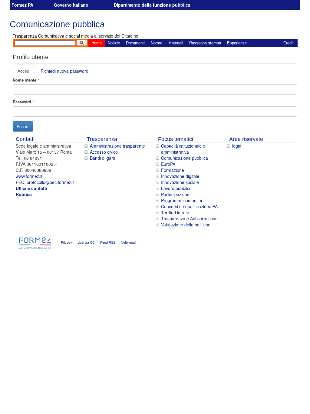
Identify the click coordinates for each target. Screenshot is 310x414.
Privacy (66, 242)
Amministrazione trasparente (117, 146)
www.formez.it (29, 176)
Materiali (175, 43)
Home (96, 43)
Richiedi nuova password (64, 71)
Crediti (289, 43)
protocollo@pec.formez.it (50, 182)
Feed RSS (107, 242)
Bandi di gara (102, 158)
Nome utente (26, 80)
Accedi (26, 72)
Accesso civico (104, 152)
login (236, 146)
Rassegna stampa (205, 43)
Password (23, 102)
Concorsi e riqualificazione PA (189, 206)
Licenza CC (86, 242)
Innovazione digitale (180, 176)
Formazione (172, 170)
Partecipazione (175, 194)
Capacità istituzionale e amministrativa (183, 149)
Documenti (135, 43)
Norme (156, 43)
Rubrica (24, 194)
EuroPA (168, 164)
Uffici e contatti (31, 188)
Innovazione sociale (180, 182)
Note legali (128, 242)
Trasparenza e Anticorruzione (189, 218)
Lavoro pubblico (176, 188)
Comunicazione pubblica (57, 24)
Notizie (114, 43)
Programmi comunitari (182, 200)
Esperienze (237, 43)
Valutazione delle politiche (185, 225)
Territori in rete (175, 212)
